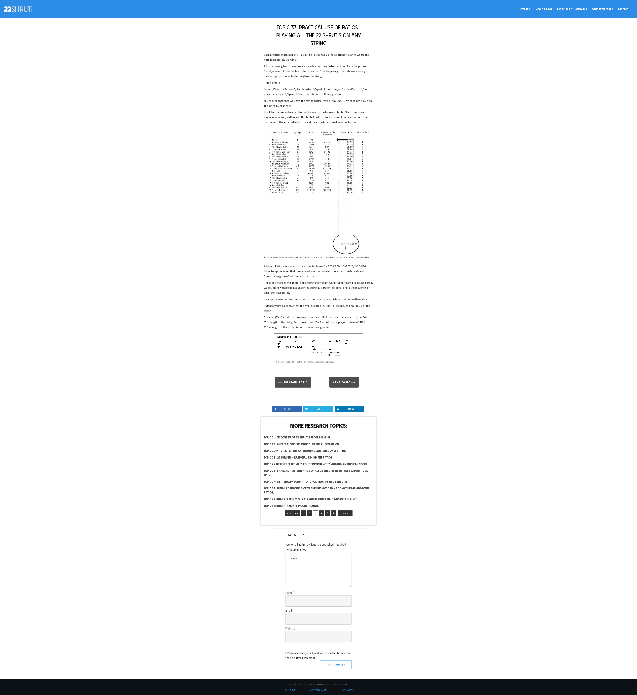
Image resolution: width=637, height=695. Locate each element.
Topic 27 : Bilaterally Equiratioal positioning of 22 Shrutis (305, 481)
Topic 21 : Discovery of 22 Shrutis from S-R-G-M (297, 437)
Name (289, 593)
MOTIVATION (290, 690)
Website (290, 628)
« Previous (292, 513)
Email (289, 610)
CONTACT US (347, 690)
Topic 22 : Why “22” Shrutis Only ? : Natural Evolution (301, 444)
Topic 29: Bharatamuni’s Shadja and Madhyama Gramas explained (310, 499)
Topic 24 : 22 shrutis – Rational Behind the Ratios (298, 457)
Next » (345, 513)
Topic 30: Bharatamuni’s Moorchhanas (291, 506)
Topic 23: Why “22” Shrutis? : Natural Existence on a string (305, 451)
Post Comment (336, 665)
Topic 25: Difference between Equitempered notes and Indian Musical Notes (315, 464)
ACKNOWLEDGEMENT (318, 690)
